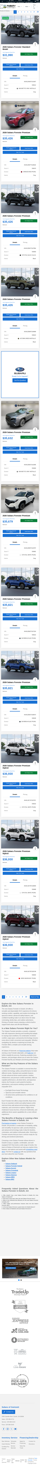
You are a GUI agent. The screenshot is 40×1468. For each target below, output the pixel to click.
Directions (32, 1444)
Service (14, 1438)
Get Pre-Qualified (20, 380)
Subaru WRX (10, 1177)
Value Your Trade (20, 68)
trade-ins (30, 1053)
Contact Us (9, 1412)
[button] (35, 44)
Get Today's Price (29, 54)
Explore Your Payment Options (11, 65)
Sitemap (17, 1460)
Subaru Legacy (10, 1172)
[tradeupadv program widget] (20, 1292)
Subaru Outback (11, 1163)
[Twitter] (11, 1429)
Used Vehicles (6, 1444)
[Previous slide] (19, 1280)
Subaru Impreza (11, 1175)
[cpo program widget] (20, 1306)
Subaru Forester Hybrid (13, 1166)
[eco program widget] (20, 1340)
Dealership (33, 1438)
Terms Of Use (13, 1460)
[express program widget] (20, 1321)
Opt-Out (26, 1460)
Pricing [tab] (25, 76)
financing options (25, 1050)
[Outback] (20, 1268)
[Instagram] (7, 1429)
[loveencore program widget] (20, 1365)
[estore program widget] (20, 1330)
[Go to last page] (38, 12)
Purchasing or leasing (9, 1123)
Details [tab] (15, 76)
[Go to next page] (34, 12)
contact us (17, 1152)
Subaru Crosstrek (11, 1170)
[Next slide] (21, 1280)
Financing (24, 1438)
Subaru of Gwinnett (4, 1460)
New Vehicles (6, 1441)
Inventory (6, 1438)
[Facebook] (3, 1429)
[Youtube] (15, 1429)
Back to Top (35, 997)
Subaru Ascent (10, 1168)
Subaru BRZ (9, 1179)
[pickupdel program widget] (20, 1380)
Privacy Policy (9, 1460)
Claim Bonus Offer (29, 65)
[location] (35, 1)
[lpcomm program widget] (20, 1351)
